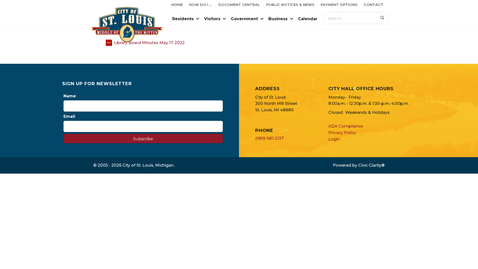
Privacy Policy (342, 132)
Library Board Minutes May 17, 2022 (149, 42)
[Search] (382, 18)
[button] (143, 138)
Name (69, 96)
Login (334, 139)
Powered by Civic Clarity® (359, 165)
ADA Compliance (345, 126)
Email (69, 116)
